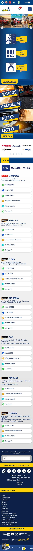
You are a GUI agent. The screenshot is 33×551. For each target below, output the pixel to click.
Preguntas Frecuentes (8, 513)
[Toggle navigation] (30, 9)
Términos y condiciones (9, 515)
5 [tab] (22, 154)
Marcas (3, 502)
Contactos (4, 509)
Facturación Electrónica (9, 522)
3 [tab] (16, 154)
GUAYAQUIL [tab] (15, 168)
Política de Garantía (7, 520)
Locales (4, 504)
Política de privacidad (8, 517)
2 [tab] (18, 26)
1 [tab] (15, 26)
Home (3, 495)
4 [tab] (19, 154)
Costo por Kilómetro (7, 524)
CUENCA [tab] (26, 168)
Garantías (4, 511)
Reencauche (5, 498)
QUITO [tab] (5, 168)
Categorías (5, 500)
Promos (4, 506)
